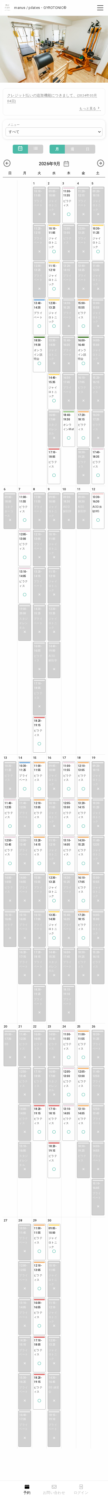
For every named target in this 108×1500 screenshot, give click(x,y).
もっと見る (87, 108)
